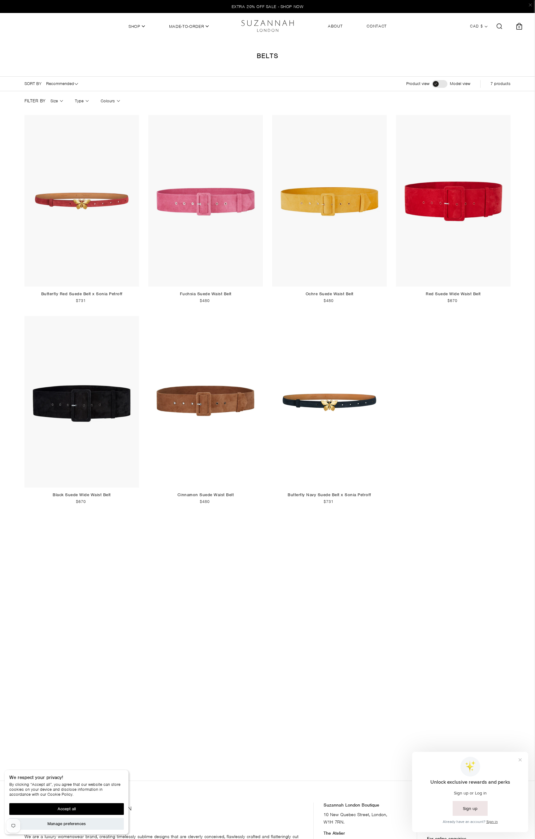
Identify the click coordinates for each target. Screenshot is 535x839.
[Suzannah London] (267, 26)
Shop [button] (134, 26)
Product (417, 83)
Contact (377, 26)
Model (460, 83)
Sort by (32, 83)
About (335, 26)
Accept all (67, 808)
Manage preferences (66, 823)
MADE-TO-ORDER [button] (187, 26)
